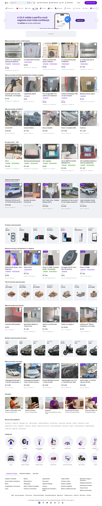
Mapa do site (60, 495)
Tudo (36, 8)
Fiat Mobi (75, 423)
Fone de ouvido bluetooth (55, 425)
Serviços (44, 486)
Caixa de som (28, 425)
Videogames (27, 483)
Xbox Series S (65, 425)
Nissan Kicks (68, 423)
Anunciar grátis (91, 2)
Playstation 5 (21, 425)
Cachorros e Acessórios (30, 488)
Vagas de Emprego (47, 483)
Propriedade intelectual (50, 495)
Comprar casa (8, 428)
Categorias (10, 8)
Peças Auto (45, 481)
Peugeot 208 (15, 423)
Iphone (87, 423)
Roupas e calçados (66, 483)
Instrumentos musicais (86, 485)
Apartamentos (46, 478)
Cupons (29, 8)
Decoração (77, 8)
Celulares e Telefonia (10, 478)
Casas (6, 488)
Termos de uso (28, 495)
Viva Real (89, 495)
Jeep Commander (33, 423)
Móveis (86, 8)
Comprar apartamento (79, 425)
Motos (6, 483)
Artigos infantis (65, 478)
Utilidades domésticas (86, 483)
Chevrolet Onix (8, 423)
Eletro (93, 8)
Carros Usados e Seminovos (12, 481)
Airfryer (15, 425)
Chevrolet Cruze (81, 423)
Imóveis (44, 8)
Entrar (78, 2)
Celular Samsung (8, 425)
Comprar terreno (22, 428)
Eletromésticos (28, 481)
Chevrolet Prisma (54, 423)
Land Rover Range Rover (43, 423)
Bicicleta (71, 425)
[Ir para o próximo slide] (97, 57)
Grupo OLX (76, 495)
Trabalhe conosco (68, 495)
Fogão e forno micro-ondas (43, 425)
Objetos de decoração (86, 490)
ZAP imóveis (82, 495)
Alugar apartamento (89, 425)
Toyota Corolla (62, 423)
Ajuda (12, 495)
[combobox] (22, 2)
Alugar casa (14, 428)
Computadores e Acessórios (12, 486)
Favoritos (21, 8)
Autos (51, 8)
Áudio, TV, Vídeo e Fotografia (31, 486)
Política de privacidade (38, 495)
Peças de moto (84, 488)
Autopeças (59, 8)
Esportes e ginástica (66, 486)
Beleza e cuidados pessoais (68, 488)
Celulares (68, 8)
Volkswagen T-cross (23, 423)
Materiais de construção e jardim (49, 489)
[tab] (11, 473)
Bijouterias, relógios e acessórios (85, 479)
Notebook (34, 425)
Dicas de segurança (19, 495)
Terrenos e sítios (65, 481)
